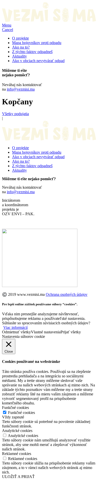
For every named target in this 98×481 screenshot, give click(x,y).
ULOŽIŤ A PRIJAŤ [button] (18, 476)
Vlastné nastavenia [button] (46, 332)
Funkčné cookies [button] (15, 407)
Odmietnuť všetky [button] (16, 332)
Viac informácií (15, 327)
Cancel (7, 30)
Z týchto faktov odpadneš (32, 52)
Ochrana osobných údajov (66, 294)
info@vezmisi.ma (21, 89)
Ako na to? (21, 47)
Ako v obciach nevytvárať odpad (38, 61)
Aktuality (19, 56)
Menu (6, 25)
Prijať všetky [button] (71, 332)
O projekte (20, 38)
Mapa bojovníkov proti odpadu (36, 43)
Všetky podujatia (15, 114)
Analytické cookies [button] (17, 430)
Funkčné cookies (21, 412)
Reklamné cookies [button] (16, 453)
